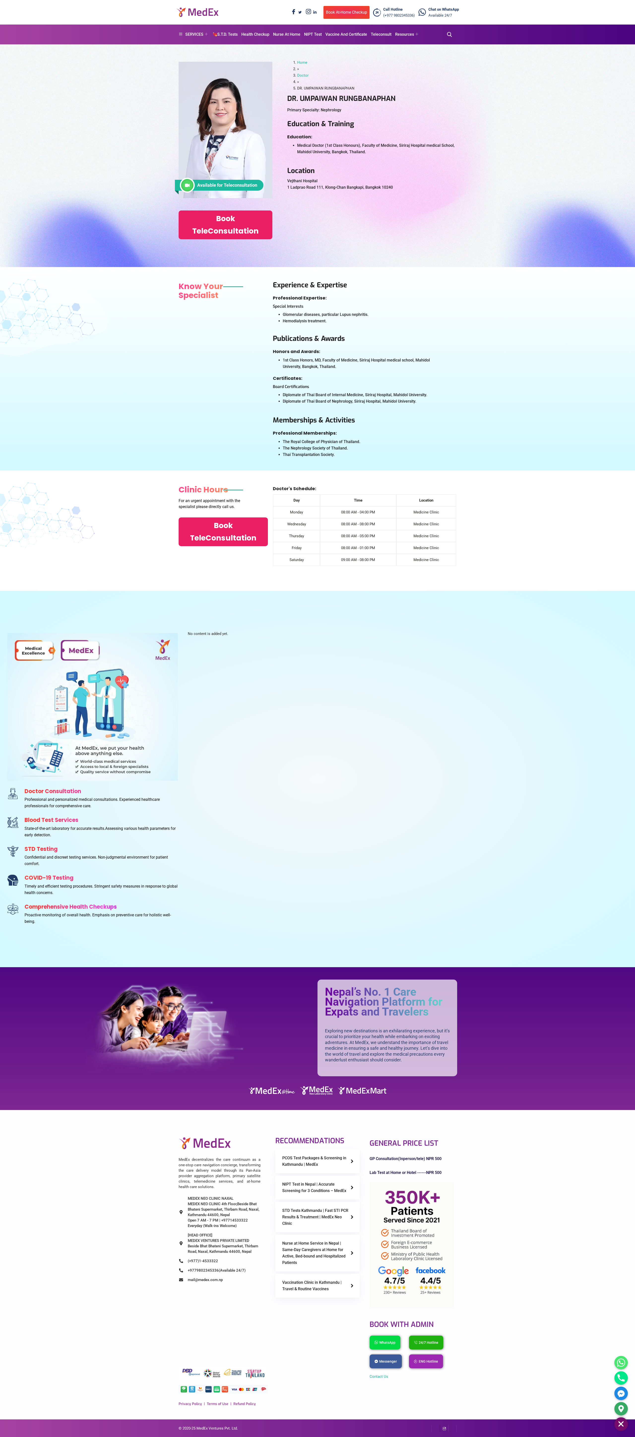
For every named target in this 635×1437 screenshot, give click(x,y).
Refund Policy (244, 1404)
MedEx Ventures (209, 1428)
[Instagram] (307, 12)
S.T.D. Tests (227, 34)
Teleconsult (381, 34)
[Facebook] (292, 12)
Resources (404, 34)
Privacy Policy (190, 1404)
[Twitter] (300, 12)
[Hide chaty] (621, 1424)
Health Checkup (255, 34)
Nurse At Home (286, 34)
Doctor (303, 75)
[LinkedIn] (314, 12)
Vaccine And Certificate (346, 34)
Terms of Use (217, 1404)
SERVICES (194, 34)
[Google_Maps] (621, 1408)
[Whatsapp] (621, 1362)
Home (302, 62)
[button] (447, 35)
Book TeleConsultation (225, 224)
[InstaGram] (444, 1428)
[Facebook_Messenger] (621, 1393)
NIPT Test (313, 34)
